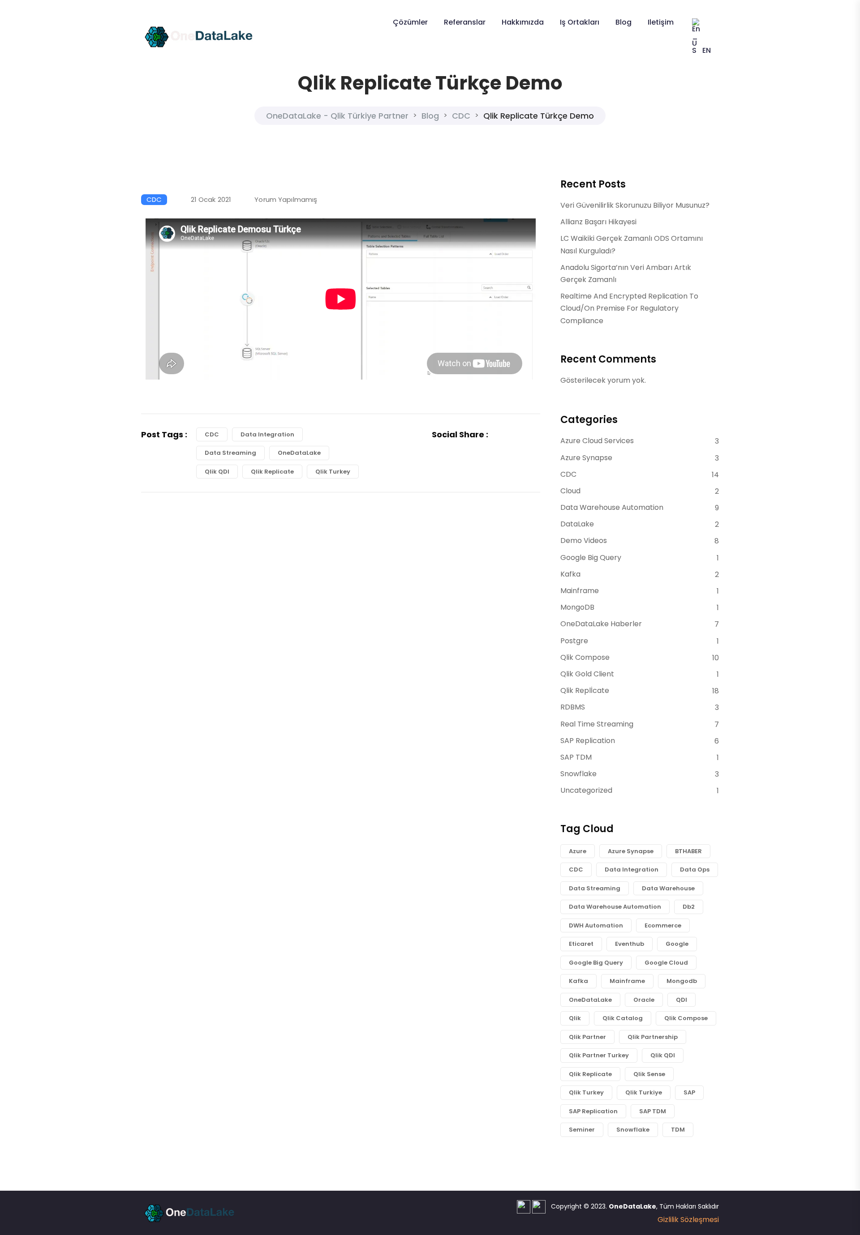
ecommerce (663, 925)
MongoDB (577, 607)
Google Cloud (666, 962)
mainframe (627, 981)
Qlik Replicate (272, 471)
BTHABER (688, 851)
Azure (577, 851)
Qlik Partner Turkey (599, 1055)
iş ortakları (579, 22)
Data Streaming (230, 453)
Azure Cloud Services (597, 441)
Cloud (570, 491)
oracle (643, 1000)
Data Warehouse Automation (611, 507)
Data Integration (267, 434)
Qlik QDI (217, 471)
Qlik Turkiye (643, 1092)
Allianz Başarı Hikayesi (598, 222)
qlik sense (649, 1074)
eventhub (629, 944)
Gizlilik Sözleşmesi (688, 1219)
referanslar (465, 22)
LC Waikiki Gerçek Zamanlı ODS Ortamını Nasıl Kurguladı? (631, 244)
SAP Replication (587, 740)
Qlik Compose (585, 657)
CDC (154, 199)
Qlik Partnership (653, 1037)
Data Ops (695, 869)
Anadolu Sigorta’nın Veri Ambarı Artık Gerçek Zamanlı (625, 273)
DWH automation (596, 925)
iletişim (661, 22)
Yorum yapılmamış (285, 199)
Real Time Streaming (596, 724)
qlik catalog (622, 1018)
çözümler (410, 22)
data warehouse (668, 888)
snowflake (632, 1129)
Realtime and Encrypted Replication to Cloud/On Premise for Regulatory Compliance (629, 308)
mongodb (681, 981)
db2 (689, 906)
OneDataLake (299, 453)
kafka (578, 981)
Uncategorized (586, 790)
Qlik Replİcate (584, 690)
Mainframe (579, 590)
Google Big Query (590, 557)
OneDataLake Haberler (601, 624)
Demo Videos (583, 540)
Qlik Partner (587, 1037)
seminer (582, 1129)
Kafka (570, 574)
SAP (689, 1092)
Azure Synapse (586, 458)
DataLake (577, 524)
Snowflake (578, 774)
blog (623, 22)
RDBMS (572, 707)
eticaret (581, 944)
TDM (678, 1129)
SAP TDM (576, 757)
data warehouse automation (615, 906)
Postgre (574, 641)
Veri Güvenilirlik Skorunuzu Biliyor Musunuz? (635, 205)
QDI (681, 1000)
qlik (575, 1018)
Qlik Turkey (332, 471)
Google (677, 944)
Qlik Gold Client (587, 674)
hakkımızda (523, 22)
